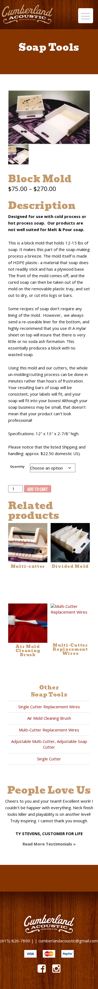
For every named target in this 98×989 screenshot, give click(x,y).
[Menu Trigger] (85, 15)
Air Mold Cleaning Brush (49, 718)
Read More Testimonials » (49, 844)
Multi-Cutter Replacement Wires (49, 730)
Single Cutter (49, 758)
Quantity (17, 466)
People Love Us (49, 790)
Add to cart (37, 489)
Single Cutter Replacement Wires (49, 706)
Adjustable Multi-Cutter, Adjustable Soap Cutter (49, 744)
